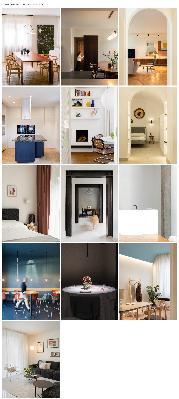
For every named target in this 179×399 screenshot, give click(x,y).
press (29, 4)
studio (25, 4)
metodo (12, 4)
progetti (18, 4)
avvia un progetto (38, 4)
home (7, 4)
